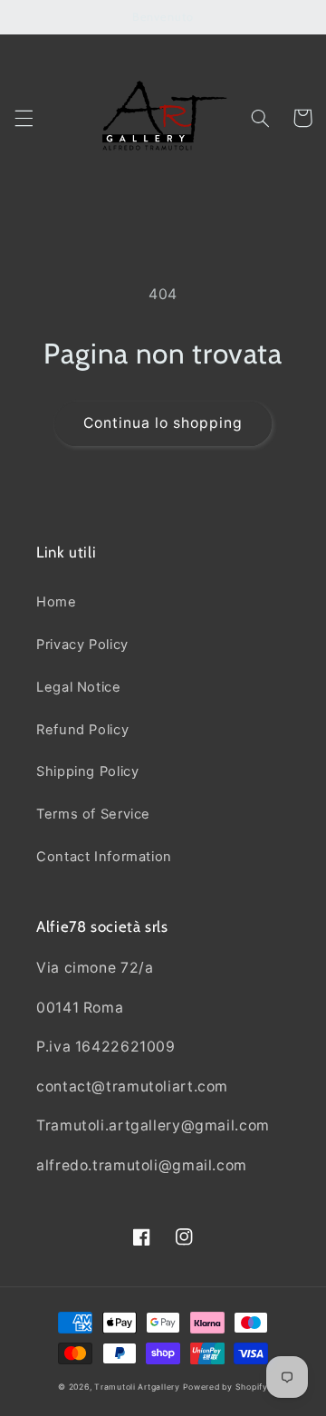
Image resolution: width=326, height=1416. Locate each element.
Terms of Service (93, 814)
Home (56, 602)
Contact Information (104, 857)
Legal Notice (78, 687)
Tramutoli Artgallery (138, 1387)
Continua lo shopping (163, 423)
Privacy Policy (82, 644)
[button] (23, 118)
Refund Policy (82, 730)
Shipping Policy (87, 771)
